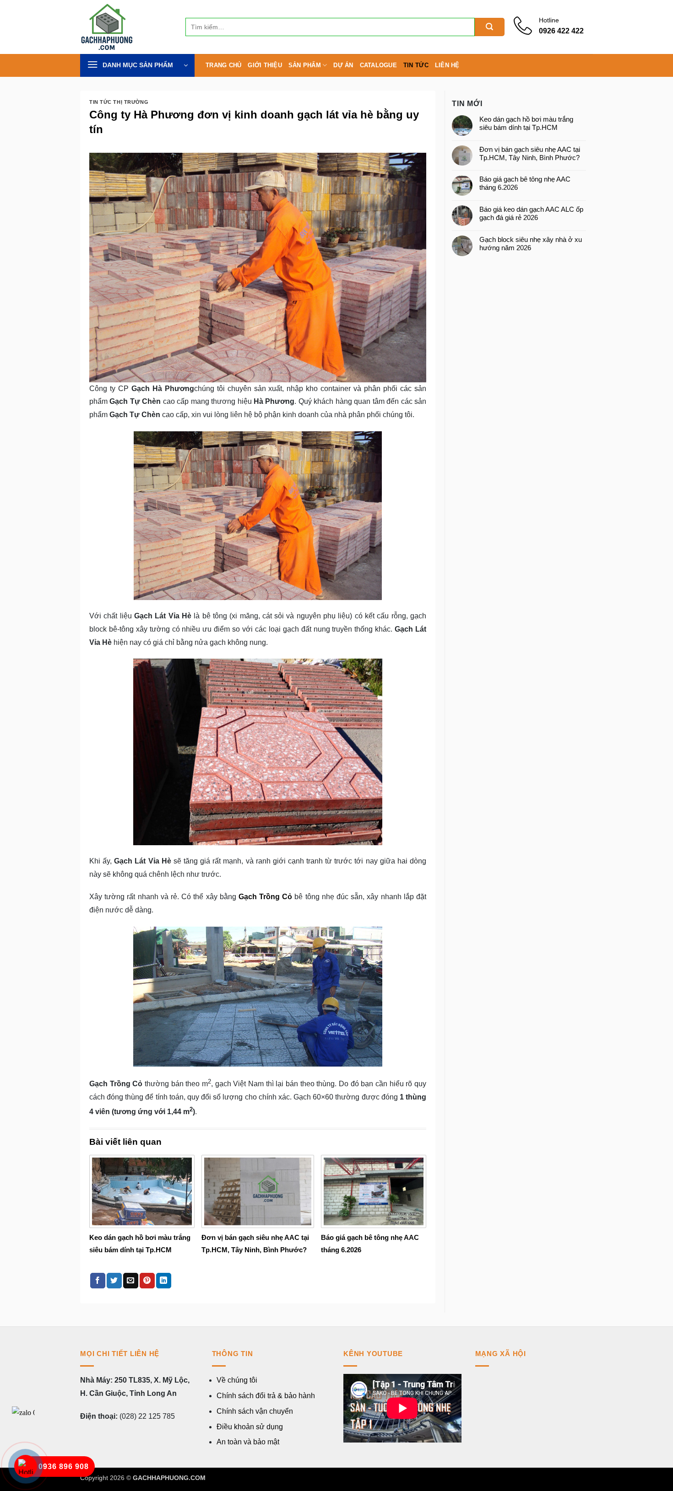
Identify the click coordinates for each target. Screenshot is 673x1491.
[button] (137, 65)
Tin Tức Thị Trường (118, 102)
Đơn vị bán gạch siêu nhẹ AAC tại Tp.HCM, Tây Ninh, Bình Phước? (529, 153)
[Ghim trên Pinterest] (147, 1280)
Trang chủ (223, 65)
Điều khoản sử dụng (250, 1427)
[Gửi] (490, 27)
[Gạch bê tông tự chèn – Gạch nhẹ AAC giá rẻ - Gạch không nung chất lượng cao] (126, 27)
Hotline (549, 20)
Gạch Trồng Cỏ (265, 897)
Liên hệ (447, 65)
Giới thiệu (265, 65)
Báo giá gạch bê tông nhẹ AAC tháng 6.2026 (524, 183)
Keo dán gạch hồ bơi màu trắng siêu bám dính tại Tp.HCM (526, 123)
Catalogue (378, 65)
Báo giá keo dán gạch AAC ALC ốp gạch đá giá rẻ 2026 (531, 213)
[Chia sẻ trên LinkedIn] (163, 1280)
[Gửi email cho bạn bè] (130, 1280)
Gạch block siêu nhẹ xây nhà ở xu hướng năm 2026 (530, 244)
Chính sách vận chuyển (255, 1411)
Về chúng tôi (237, 1380)
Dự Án (343, 65)
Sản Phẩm (304, 65)
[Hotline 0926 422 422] (526, 31)
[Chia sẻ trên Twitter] (114, 1280)
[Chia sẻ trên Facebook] (97, 1280)
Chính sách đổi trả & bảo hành (266, 1396)
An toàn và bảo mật (248, 1442)
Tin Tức (416, 65)
